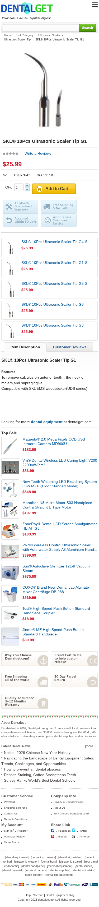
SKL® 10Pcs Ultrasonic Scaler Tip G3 (52, 325)
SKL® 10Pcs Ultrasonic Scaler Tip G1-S (54, 262)
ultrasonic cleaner (26, 861)
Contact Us (10, 813)
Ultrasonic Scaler (49, 35)
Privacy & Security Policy (68, 801)
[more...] (90, 746)
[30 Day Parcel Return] (74, 686)
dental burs (49, 861)
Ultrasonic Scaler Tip (17, 39)
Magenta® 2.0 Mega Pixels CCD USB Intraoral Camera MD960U (53, 441)
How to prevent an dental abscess (32, 769)
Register (22, 830)
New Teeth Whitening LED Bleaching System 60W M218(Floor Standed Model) (59, 483)
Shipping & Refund (15, 807)
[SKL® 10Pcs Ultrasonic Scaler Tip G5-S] (11, 289)
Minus (27, 189)
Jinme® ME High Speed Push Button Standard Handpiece (53, 631)
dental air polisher (70, 857)
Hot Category (25, 35)
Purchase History (14, 836)
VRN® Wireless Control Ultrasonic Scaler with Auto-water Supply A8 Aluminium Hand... (59, 547)
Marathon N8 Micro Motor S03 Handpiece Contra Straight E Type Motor (57, 505)
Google (62, 836)
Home (8, 35)
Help (28, 895)
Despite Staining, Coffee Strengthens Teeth (40, 775)
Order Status (12, 842)
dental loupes (84, 866)
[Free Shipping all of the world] (24, 686)
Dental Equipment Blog (60, 895)
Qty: (9, 187)
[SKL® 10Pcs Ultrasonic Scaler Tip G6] (11, 310)
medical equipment (60, 866)
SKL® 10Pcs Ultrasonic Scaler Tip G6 (52, 304)
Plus (27, 185)
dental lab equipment (59, 874)
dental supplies (59, 870)
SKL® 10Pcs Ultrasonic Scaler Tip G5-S (54, 283)
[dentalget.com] (27, 15)
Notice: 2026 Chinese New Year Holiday (37, 752)
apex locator (34, 874)
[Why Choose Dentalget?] (24, 664)
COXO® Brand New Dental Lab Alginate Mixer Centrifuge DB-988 (55, 589)
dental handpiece (33, 866)
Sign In (8, 830)
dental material (12, 870)
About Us (59, 807)
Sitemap (38, 895)
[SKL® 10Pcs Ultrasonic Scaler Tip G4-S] (11, 247)
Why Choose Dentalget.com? (71, 813)
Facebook (64, 830)
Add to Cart (56, 188)
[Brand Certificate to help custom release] (74, 664)
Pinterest (84, 836)
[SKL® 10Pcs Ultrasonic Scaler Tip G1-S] (11, 268)
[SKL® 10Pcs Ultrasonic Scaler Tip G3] (11, 331)
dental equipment (17, 857)
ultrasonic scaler (70, 861)
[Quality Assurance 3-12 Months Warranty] (24, 707)
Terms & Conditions (15, 819)
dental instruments (43, 857)
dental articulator (84, 870)
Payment (9, 801)
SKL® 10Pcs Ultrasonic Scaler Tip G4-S (54, 242)
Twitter (83, 830)
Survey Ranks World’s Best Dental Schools (39, 780)
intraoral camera (36, 870)
